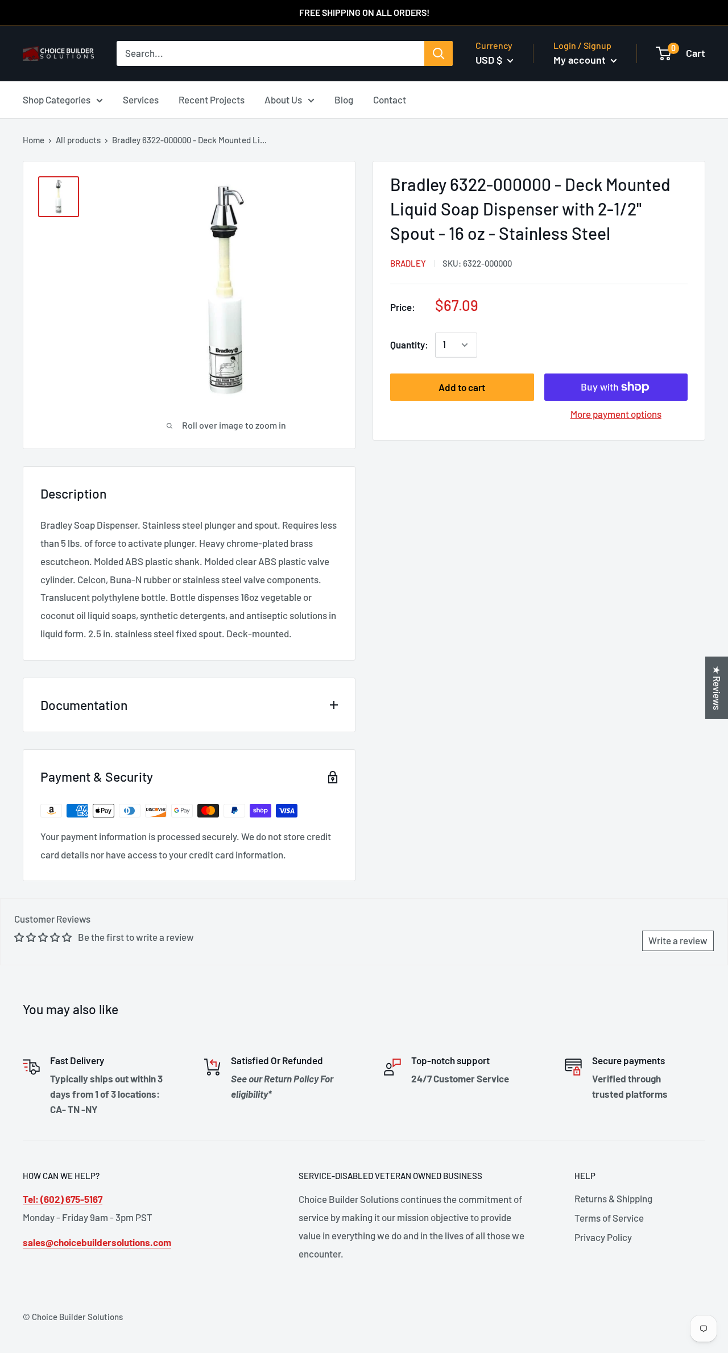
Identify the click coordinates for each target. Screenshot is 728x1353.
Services (141, 99)
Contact (389, 99)
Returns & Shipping (613, 1198)
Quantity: (409, 344)
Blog (343, 99)
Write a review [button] (678, 940)
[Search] (438, 53)
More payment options (615, 414)
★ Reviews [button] (717, 688)
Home (33, 140)
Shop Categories (56, 99)
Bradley (408, 263)
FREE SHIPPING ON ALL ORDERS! (364, 12)
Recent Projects (212, 99)
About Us (283, 99)
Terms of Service (609, 1217)
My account (580, 59)
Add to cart (462, 387)
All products (78, 140)
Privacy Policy (603, 1237)
